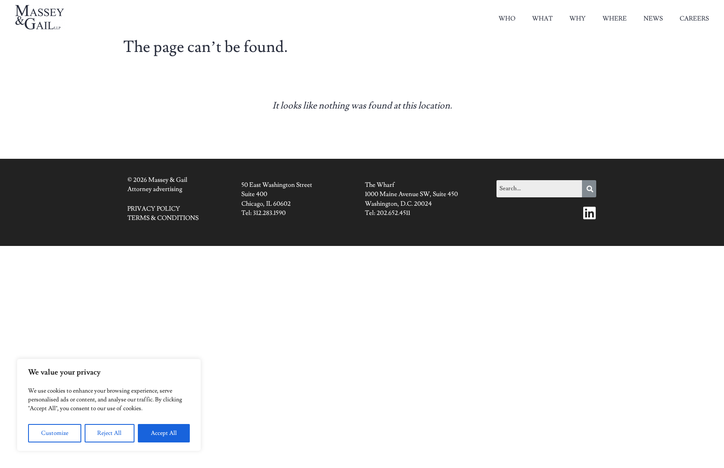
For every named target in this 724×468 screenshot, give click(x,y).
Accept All (164, 433)
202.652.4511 (393, 213)
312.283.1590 (269, 213)
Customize (54, 433)
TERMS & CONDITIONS (163, 218)
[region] (109, 405)
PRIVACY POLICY (153, 209)
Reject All (109, 433)
